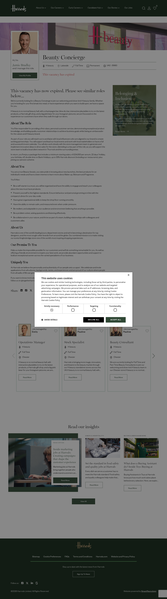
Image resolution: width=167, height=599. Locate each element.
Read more (64, 301)
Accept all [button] (115, 319)
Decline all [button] (93, 319)
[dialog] (83, 299)
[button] (49, 319)
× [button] (128, 275)
